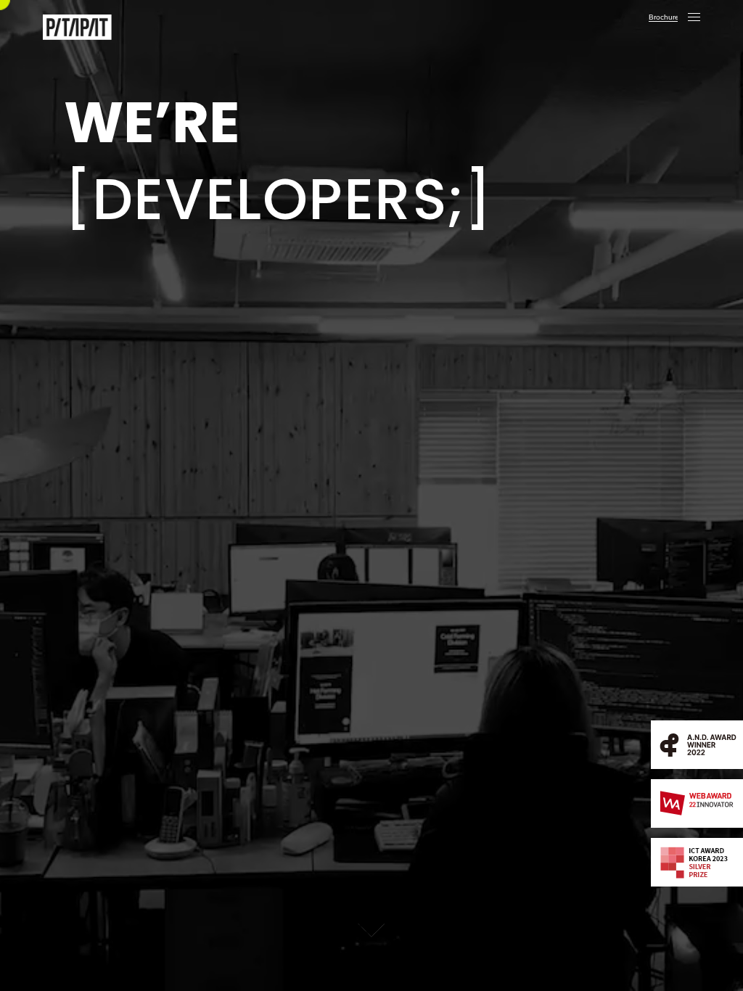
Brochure (663, 17)
